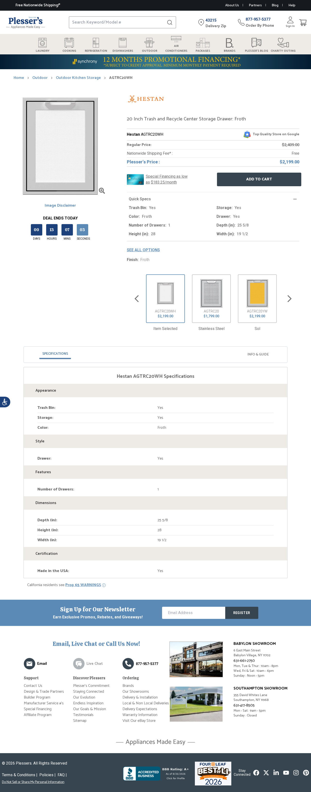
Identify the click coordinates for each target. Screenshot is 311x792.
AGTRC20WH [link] (121, 78)
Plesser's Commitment (91, 685)
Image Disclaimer (60, 206)
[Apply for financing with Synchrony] (155, 61)
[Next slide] (289, 299)
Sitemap (79, 720)
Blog (275, 5)
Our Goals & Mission (89, 709)
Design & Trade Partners (44, 691)
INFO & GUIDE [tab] (258, 354)
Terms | (19, 775)
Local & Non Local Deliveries (145, 703)
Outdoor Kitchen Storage (78, 78)
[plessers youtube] (286, 773)
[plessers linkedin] (276, 773)
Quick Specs (140, 199)
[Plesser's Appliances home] (25, 22)
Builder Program (37, 697)
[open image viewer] (102, 191)
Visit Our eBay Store (139, 720)
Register (241, 613)
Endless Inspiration (88, 703)
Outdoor (40, 78)
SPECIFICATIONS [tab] (55, 354)
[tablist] (155, 354)
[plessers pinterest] (306, 773)
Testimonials (83, 715)
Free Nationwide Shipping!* (38, 5)
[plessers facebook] (256, 773)
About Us (232, 5)
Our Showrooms (135, 691)
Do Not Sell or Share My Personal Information (33, 782)
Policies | (47, 775)
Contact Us (33, 685)
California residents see (64, 585)
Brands (128, 685)
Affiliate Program (38, 715)
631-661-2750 (244, 660)
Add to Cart (259, 179)
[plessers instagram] (296, 773)
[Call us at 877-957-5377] (128, 663)
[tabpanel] (155, 473)
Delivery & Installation (140, 697)
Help (291, 5)
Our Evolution (84, 697)
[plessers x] (266, 773)
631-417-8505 (244, 705)
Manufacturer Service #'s (44, 703)
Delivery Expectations (139, 709)
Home (19, 78)
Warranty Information (139, 715)
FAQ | (62, 775)
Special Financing (38, 709)
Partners (255, 5)
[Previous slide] (136, 299)
